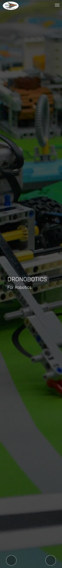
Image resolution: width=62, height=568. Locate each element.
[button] (11, 560)
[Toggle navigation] (57, 5)
